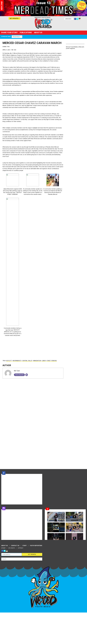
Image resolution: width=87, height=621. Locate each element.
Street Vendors (51, 360)
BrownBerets (17, 360)
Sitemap (3, 548)
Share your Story (9, 33)
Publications (26, 33)
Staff (25, 545)
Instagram (80, 19)
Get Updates (14, 18)
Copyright (20, 548)
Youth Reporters (36, 545)
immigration (37, 360)
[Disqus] (33, 401)
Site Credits (11, 548)
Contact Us (15, 545)
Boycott (9, 360)
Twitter (77, 19)
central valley (27, 360)
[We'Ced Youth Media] (43, 23)
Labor (44, 360)
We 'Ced (13, 50)
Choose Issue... (17, 36)
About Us (38, 33)
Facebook (75, 19)
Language (68, 19)
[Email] (26, 374)
